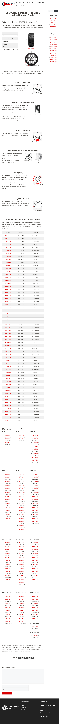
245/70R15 (8, 390)
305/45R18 (8, 369)
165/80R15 (7, 542)
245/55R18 (8, 384)
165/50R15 (35, 442)
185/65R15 (35, 489)
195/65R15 (7, 553)
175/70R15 (35, 485)
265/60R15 (35, 568)
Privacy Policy (24, 709)
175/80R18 (8, 345)
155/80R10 (7, 439)
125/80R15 (7, 474)
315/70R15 (35, 635)
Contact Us (23, 707)
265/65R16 (8, 268)
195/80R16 (8, 417)
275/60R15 (7, 600)
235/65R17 (8, 336)
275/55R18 (8, 256)
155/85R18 (8, 408)
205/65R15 (7, 561)
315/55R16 (8, 271)
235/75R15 (8, 351)
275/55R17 (8, 363)
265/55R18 (8, 301)
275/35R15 (7, 518)
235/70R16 (8, 331)
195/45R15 (35, 453)
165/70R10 (7, 442)
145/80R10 (7, 435)
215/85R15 (8, 307)
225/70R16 (8, 405)
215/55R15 (35, 500)
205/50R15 (21, 507)
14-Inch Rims (53, 39)
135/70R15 (7, 478)
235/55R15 (7, 571)
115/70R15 (35, 435)
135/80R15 (21, 478)
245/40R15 (7, 514)
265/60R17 (8, 295)
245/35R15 (35, 461)
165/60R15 (7, 492)
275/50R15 (7, 579)
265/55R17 (8, 399)
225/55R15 (35, 503)
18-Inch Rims (53, 46)
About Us (23, 705)
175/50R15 (35, 446)
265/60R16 (8, 393)
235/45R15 (21, 525)
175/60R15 (21, 492)
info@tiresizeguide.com (48, 712)
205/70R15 (21, 550)
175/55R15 (7, 496)
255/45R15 (35, 514)
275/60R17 (8, 238)
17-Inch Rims (53, 44)
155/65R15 (21, 481)
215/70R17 (8, 360)
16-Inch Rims (53, 43)
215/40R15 (35, 457)
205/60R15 (35, 496)
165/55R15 (7, 489)
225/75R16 (8, 316)
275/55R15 (21, 575)
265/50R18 (8, 411)
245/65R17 (8, 292)
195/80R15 (35, 542)
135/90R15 (35, 474)
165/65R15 (21, 489)
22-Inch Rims (53, 54)
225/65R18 (8, 298)
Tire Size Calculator (20, 2)
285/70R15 (35, 607)
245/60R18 (8, 274)
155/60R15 (7, 485)
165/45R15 (21, 439)
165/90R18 (8, 262)
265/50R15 (7, 575)
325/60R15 (35, 614)
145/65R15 (7, 481)
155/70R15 (21, 485)
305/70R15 (35, 627)
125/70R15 (35, 439)
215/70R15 (21, 557)
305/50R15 (35, 575)
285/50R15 (21, 579)
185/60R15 (21, 500)
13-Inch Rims (53, 37)
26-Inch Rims (53, 59)
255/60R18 (8, 244)
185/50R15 (7, 500)
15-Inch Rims (53, 41)
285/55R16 (8, 420)
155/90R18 (8, 342)
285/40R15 (35, 518)
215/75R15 (35, 550)
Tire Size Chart (30, 2)
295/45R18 (8, 402)
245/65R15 (35, 561)
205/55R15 (21, 511)
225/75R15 (8, 414)
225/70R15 (35, 553)
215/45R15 (7, 511)
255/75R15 (35, 596)
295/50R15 (21, 582)
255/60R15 (35, 564)
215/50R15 (21, 514)
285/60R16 (8, 289)
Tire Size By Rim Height (21, 5)
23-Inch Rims (53, 55)
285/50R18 (8, 322)
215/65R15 (21, 553)
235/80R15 (8, 259)
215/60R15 (7, 564)
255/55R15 (21, 571)
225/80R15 (8, 319)
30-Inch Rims (53, 63)
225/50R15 (21, 522)
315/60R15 (8, 250)
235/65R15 (35, 557)
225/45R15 (21, 518)
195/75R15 (21, 546)
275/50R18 (8, 366)
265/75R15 (35, 600)
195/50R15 (7, 503)
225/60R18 (8, 381)
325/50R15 (35, 579)
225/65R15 (21, 561)
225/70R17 (8, 313)
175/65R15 (35, 481)
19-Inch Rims (53, 48)
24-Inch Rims (53, 57)
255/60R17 (8, 339)
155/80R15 (35, 478)
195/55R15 (21, 503)
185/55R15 (21, 496)
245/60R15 (21, 568)
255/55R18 (8, 348)
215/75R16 (8, 372)
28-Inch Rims (53, 61)
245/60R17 (8, 378)
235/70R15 (7, 596)
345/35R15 (35, 522)
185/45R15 (35, 450)
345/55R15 (8, 247)
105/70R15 (21, 435)
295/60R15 (8, 354)
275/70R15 (35, 603)
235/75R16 (8, 253)
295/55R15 (35, 571)
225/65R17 (8, 396)
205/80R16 (8, 357)
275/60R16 (8, 334)
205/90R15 (8, 277)
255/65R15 (7, 603)
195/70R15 (7, 557)
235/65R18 (8, 241)
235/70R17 (8, 235)
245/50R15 (35, 511)
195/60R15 (35, 492)
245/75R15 (8, 280)
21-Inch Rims (53, 52)
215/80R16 (8, 283)
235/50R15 (35, 507)
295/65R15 (35, 611)
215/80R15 (8, 387)
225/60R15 (7, 568)
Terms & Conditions (25, 712)
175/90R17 (8, 310)
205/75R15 (35, 546)
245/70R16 (8, 286)
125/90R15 (21, 474)
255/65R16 (8, 325)
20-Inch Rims (53, 50)
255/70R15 (21, 614)
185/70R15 (7, 550)
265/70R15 (8, 265)
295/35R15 (21, 529)
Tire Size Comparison (40, 2)
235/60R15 (21, 564)
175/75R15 (7, 546)
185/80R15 (21, 542)
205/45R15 (7, 507)
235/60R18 (8, 328)
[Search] (56, 11)
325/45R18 (8, 304)
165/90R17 (8, 375)
